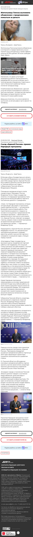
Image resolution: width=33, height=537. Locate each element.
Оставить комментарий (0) (16, 116)
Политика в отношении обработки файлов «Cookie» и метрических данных (14, 512)
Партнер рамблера (16, 528)
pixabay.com (4, 42)
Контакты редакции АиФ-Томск (13, 465)
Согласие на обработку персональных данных (15, 507)
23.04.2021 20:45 (5, 7)
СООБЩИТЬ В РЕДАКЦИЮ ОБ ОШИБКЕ (14, 470)
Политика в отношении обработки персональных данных (12, 509)
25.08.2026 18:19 (5, 140)
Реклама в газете (7, 467)
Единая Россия (5, 171)
